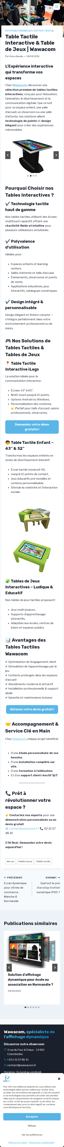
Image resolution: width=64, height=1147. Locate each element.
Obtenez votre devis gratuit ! (32, 709)
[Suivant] (54, 968)
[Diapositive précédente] (8, 155)
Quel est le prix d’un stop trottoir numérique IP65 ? (48, 885)
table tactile (43, 861)
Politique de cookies (17, 1142)
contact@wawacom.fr (21, 1065)
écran (10, 861)
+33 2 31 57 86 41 (18, 1059)
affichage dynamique (18, 31)
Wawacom (19, 85)
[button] (59, 1078)
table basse (25, 861)
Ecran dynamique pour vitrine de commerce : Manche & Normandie (15, 889)
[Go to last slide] (9, 968)
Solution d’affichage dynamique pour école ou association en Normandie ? (30, 979)
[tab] (28, 176)
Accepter (32, 1116)
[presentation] (32, 949)
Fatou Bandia (16, 56)
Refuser (32, 1125)
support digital (44, 31)
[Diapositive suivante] (56, 155)
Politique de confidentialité (41, 1142)
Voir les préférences (32, 1134)
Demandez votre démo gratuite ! (32, 427)
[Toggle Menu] (56, 6)
